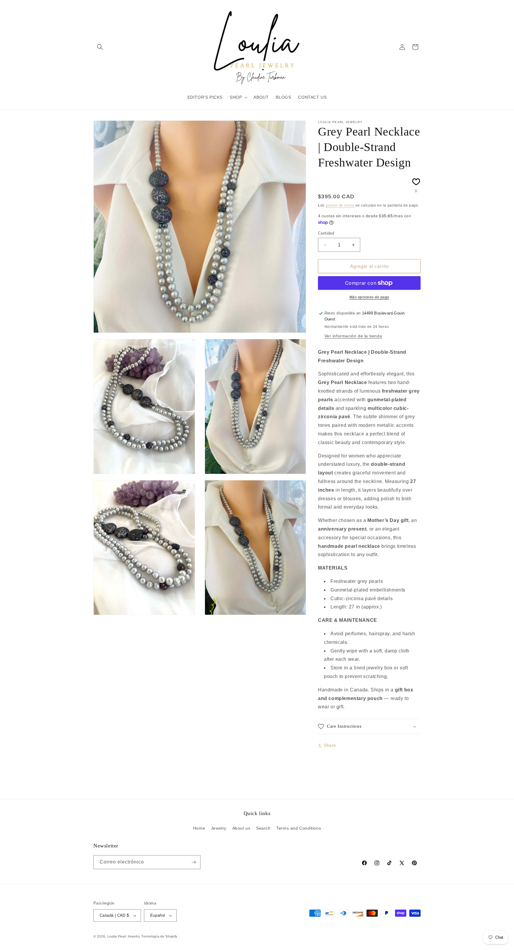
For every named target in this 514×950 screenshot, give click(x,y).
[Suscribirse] (193, 862)
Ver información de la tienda (353, 336)
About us (241, 828)
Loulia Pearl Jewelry (123, 936)
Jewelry (218, 828)
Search (263, 828)
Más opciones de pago (369, 297)
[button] (99, 47)
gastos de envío (340, 205)
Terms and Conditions (298, 828)
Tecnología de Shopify (159, 936)
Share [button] (330, 745)
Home (199, 828)
